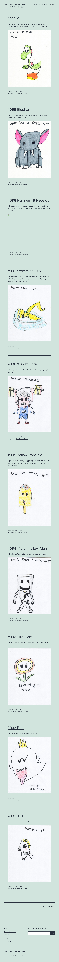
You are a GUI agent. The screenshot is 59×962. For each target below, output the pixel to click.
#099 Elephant (19, 109)
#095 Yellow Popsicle (25, 455)
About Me (52, 4)
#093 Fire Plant (20, 637)
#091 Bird (15, 816)
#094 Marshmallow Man (27, 548)
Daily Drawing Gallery (22, 93)
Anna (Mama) (8, 941)
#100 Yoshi (16, 19)
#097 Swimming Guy (24, 271)
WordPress (19, 955)
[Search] (52, 933)
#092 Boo (16, 728)
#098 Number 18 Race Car (29, 200)
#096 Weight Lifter (23, 364)
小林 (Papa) (7, 939)
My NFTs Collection (40, 4)
